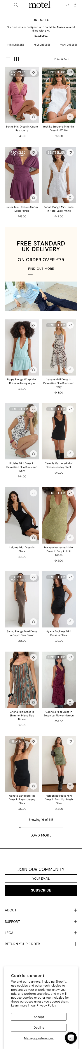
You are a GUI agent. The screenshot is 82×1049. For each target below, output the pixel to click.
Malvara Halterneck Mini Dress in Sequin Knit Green (58, 551)
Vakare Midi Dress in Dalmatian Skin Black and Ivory (58, 383)
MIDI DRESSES (42, 44)
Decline (39, 1028)
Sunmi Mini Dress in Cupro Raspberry (22, 128)
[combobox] (16, 5)
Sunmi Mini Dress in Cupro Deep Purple (22, 209)
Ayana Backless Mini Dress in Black (58, 633)
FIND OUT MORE (41, 269)
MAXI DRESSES (69, 44)
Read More (41, 36)
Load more (41, 835)
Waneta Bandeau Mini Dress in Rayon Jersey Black (22, 799)
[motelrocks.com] (40, 5)
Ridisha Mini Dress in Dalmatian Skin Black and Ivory (21, 467)
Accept (39, 1017)
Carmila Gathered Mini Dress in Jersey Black (59, 465)
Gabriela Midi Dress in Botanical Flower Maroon (59, 713)
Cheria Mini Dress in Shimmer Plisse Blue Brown (22, 715)
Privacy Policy (46, 1005)
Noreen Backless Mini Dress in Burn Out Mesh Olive (59, 799)
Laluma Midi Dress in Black (22, 549)
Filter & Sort (61, 59)
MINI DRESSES (15, 44)
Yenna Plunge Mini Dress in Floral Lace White (58, 209)
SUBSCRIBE (41, 890)
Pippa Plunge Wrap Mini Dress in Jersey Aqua (22, 381)
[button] (33, 72)
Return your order (22, 944)
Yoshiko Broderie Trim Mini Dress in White (59, 128)
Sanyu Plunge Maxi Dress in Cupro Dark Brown (22, 633)
